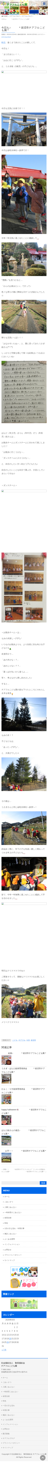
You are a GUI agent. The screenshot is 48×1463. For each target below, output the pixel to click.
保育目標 (7, 1218)
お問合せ (7, 1250)
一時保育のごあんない (13, 1212)
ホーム (7, 1196)
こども (14, 1040)
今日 (28, 1040)
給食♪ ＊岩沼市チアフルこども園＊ (27, 1053)
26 (8, 1342)
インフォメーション (12, 1244)
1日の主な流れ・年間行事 (14, 1228)
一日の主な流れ (9, 1406)
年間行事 (6, 1410)
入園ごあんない (10, 1207)
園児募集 (6, 1434)
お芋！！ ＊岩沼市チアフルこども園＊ (26, 1151)
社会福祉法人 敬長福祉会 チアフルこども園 (28, 1454)
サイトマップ (9, 1260)
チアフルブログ (6, 37)
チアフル (21, 1040)
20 (10, 1339)
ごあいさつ (8, 1202)
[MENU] (44, 4)
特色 (6, 1223)
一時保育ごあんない (10, 1392)
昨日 (3, 42)
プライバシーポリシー (13, 1255)
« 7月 (4, 1350)
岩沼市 (33, 1040)
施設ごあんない (10, 1234)
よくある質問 (9, 1239)
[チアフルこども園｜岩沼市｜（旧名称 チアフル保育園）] (14, 3)
